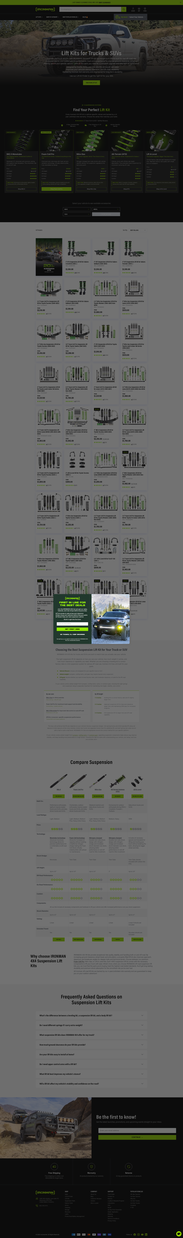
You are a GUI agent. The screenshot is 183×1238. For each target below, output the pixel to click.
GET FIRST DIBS (72, 629)
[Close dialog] (127, 596)
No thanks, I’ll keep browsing (72, 634)
